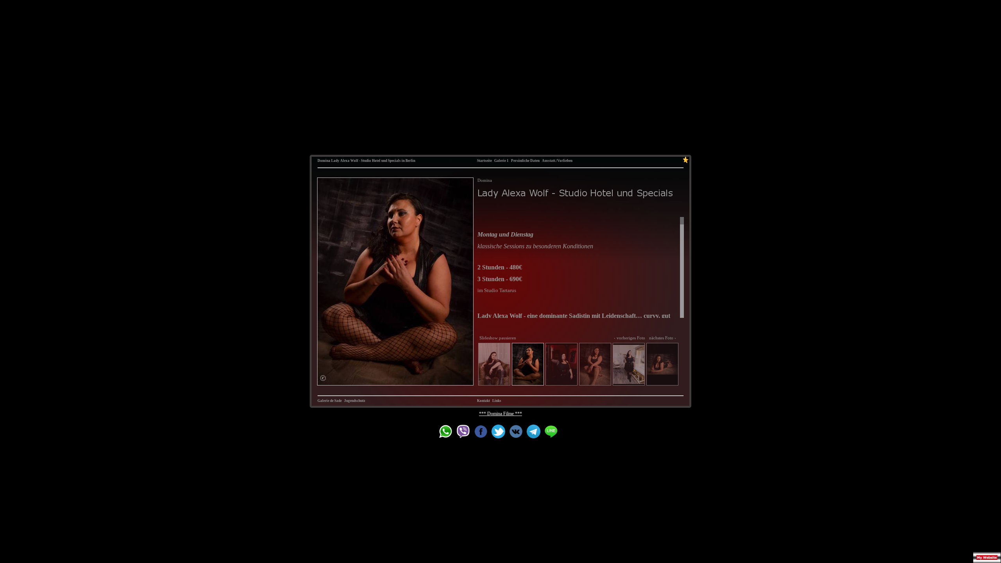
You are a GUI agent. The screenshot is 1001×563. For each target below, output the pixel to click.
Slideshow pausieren (497, 337)
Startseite (484, 161)
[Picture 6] (662, 364)
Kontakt (483, 401)
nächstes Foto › (662, 337)
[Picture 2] (395, 281)
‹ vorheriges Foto (629, 337)
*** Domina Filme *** (500, 413)
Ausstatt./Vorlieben (557, 161)
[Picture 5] (629, 364)
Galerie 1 (501, 161)
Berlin (410, 161)
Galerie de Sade (330, 401)
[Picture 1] (494, 364)
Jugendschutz (354, 401)
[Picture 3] (561, 364)
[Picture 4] (595, 364)
